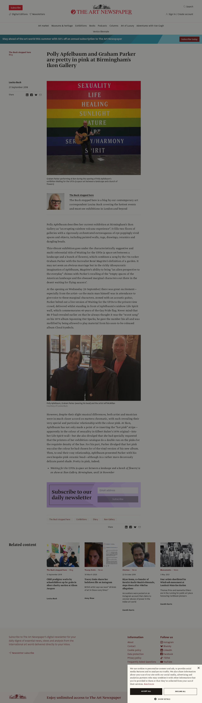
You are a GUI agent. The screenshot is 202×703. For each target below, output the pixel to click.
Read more (149, 684)
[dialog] (165, 684)
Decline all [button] (180, 691)
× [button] (198, 668)
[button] (163, 699)
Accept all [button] (146, 691)
